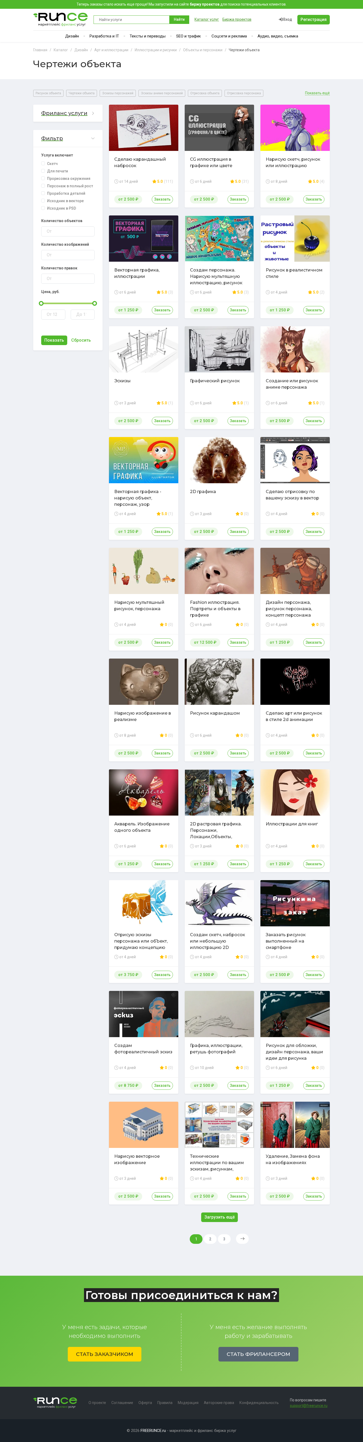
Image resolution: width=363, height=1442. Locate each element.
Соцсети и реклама (229, 36)
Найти (179, 19)
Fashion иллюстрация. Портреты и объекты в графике (215, 609)
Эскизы (122, 380)
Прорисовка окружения (68, 178)
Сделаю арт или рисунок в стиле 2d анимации (294, 716)
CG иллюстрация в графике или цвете (211, 162)
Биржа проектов (236, 19)
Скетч (52, 164)
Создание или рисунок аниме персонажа (292, 384)
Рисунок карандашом (215, 713)
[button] (68, 113)
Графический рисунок (215, 380)
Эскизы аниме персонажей (162, 93)
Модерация (188, 1403)
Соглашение (122, 1403)
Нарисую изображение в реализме (142, 716)
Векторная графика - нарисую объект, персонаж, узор (137, 498)
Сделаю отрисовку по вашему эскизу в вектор (292, 495)
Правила (164, 1403)
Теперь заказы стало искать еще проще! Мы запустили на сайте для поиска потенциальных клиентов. (181, 4)
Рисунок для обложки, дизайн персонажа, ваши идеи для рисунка (294, 1052)
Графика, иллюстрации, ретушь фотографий (216, 1048)
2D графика (203, 491)
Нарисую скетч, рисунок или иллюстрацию (293, 162)
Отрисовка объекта (205, 93)
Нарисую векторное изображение (137, 1159)
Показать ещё (317, 93)
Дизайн (72, 36)
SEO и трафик (188, 36)
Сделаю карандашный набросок (140, 162)
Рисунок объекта (48, 93)
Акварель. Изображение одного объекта (142, 827)
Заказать (162, 199)
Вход (287, 19)
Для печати (57, 171)
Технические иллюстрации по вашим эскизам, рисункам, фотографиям (217, 1166)
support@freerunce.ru (308, 1405)
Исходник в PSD (61, 208)
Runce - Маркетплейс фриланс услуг (60, 19)
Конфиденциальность (259, 1403)
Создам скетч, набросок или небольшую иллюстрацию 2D (217, 941)
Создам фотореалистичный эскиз (143, 1048)
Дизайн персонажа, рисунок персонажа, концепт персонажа (289, 609)
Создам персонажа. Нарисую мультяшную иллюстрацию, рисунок (216, 276)
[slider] (41, 303)
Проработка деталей (66, 193)
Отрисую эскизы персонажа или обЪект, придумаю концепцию (141, 941)
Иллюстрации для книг (292, 823)
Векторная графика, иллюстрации (136, 273)
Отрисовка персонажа (244, 93)
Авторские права (219, 1403)
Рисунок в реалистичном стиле (294, 273)
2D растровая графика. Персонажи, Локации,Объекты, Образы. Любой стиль (216, 833)
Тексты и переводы (148, 36)
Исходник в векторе (65, 201)
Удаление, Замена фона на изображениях (293, 1159)
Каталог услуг (207, 19)
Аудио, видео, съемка (278, 36)
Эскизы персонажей (117, 93)
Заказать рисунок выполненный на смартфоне (286, 941)
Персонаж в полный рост (70, 186)
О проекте (97, 1403)
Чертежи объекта (82, 93)
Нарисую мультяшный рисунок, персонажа (139, 605)
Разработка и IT (104, 36)
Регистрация (314, 19)
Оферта (145, 1403)
